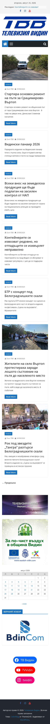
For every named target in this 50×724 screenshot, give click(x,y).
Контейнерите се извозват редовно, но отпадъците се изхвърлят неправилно (24, 243)
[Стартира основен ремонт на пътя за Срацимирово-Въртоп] (25, 67)
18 (12, 590)
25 (12, 594)
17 (5, 590)
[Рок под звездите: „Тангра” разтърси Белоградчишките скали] (25, 416)
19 (18, 590)
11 (12, 586)
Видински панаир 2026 (22, 144)
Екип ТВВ (10, 89)
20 (25, 590)
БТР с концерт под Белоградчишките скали (23, 294)
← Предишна (9, 482)
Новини (8, 84)
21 (32, 590)
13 (25, 586)
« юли (24, 604)
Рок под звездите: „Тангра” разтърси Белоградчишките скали (23, 447)
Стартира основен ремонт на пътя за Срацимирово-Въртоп (25, 98)
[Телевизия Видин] (5, 44)
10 (5, 586)
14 (32, 586)
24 (5, 594)
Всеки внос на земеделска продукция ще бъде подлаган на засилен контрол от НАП (25, 189)
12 (18, 586)
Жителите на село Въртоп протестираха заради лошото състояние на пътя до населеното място (25, 369)
